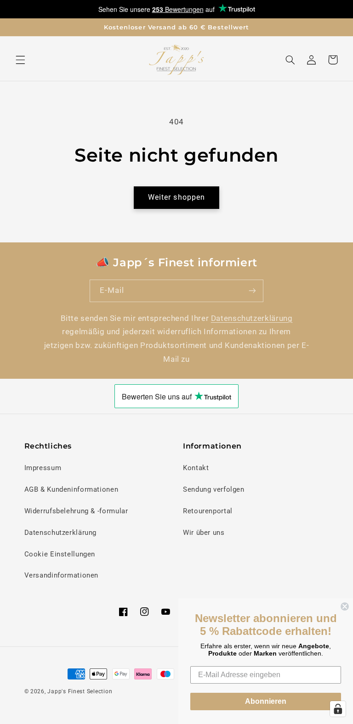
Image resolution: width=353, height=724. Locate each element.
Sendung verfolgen (214, 489)
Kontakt (196, 468)
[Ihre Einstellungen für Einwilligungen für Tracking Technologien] (338, 709)
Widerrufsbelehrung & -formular (76, 511)
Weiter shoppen (176, 197)
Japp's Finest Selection (79, 691)
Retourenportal (208, 511)
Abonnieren (265, 701)
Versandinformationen (61, 575)
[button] (20, 59)
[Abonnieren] (252, 291)
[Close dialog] (344, 606)
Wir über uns (204, 532)
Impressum (43, 468)
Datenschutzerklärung (252, 318)
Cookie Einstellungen (60, 554)
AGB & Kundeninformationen (71, 489)
